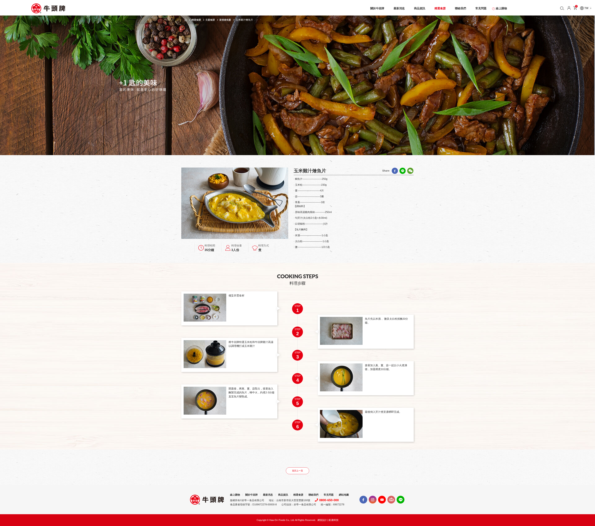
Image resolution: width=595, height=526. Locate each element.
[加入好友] (400, 500)
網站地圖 (344, 494)
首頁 (185, 20)
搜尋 (562, 8)
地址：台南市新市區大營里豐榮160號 (289, 500)
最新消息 (399, 8)
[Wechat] (410, 171)
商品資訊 (419, 8)
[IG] (373, 500)
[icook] (391, 500)
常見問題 (481, 8)
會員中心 (569, 8)
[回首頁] (48, 8)
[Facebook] (395, 171)
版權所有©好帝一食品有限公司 (247, 500)
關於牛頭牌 (377, 8)
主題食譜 (210, 19)
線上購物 (501, 8)
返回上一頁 (297, 471)
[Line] (402, 171)
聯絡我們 (460, 8)
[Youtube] (382, 500)
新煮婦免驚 (225, 19)
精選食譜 (440, 8)
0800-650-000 (329, 500)
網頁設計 (322, 520)
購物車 (576, 6)
